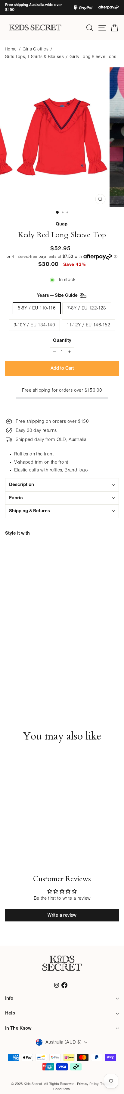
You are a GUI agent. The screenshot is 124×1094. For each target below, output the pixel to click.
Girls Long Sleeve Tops (93, 57)
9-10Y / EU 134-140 (34, 325)
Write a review (62, 915)
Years (58, 295)
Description (21, 485)
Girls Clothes (35, 49)
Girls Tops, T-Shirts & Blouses (34, 57)
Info (9, 998)
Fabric (16, 498)
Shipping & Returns (29, 511)
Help (10, 1013)
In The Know (18, 1028)
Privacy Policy (87, 1084)
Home (11, 49)
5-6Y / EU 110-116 (37, 308)
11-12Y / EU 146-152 (88, 325)
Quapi (62, 224)
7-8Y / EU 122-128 (86, 308)
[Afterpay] (108, 7)
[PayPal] (83, 7)
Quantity (62, 340)
